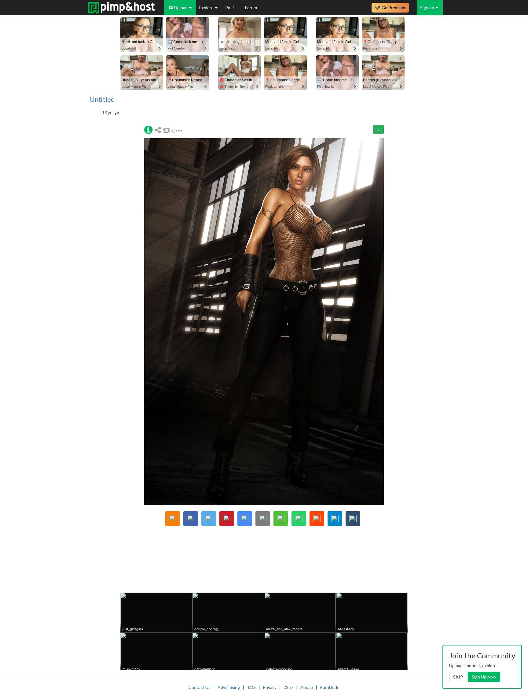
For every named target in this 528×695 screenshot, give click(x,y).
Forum (251, 7)
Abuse (306, 687)
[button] (148, 129)
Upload (181, 7)
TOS (251, 687)
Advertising (229, 687)
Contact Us (200, 687)
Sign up (427, 7)
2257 (288, 687)
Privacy (270, 687)
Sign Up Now (484, 676)
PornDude (329, 687)
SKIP (458, 676)
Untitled (102, 99)
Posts (231, 7)
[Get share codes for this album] (159, 129)
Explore (207, 7)
